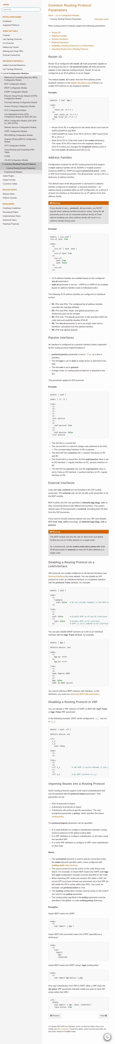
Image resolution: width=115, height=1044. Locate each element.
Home (50, 15)
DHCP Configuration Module (15, 88)
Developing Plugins (10, 212)
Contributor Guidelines (12, 208)
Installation (7, 21)
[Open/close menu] (1, 73)
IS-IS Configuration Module (15, 110)
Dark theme (53, 1039)
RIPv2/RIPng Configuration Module (18, 135)
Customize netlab (10, 184)
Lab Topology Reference (12, 69)
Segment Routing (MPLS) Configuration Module (20, 140)
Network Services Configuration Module (20, 127)
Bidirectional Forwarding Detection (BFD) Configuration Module (20, 79)
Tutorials (6, 35)
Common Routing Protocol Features (20, 164)
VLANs (7, 156)
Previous (56, 1016)
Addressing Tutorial (11, 47)
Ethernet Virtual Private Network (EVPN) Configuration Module (20, 97)
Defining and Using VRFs (13, 51)
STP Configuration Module (15, 146)
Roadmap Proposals (11, 224)
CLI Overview (8, 43)
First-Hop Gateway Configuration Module (20, 102)
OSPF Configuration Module (15, 131)
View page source (101, 19)
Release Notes (9, 194)
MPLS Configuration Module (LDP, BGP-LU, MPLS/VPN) (20, 122)
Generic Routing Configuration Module (19, 106)
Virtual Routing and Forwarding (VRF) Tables (19, 151)
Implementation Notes (12, 216)
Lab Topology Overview (12, 39)
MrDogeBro (75, 1039)
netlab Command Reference (14, 65)
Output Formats (9, 180)
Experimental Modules (13, 172)
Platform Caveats (10, 198)
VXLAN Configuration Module (16, 160)
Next (102, 1016)
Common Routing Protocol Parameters (20, 168)
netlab (5, 4)
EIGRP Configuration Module (16, 92)
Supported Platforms (11, 25)
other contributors (63, 1029)
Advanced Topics (10, 220)
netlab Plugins (8, 176)
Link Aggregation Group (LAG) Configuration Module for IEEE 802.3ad (20, 115)
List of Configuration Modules (16, 73)
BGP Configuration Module (15, 84)
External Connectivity (11, 55)
